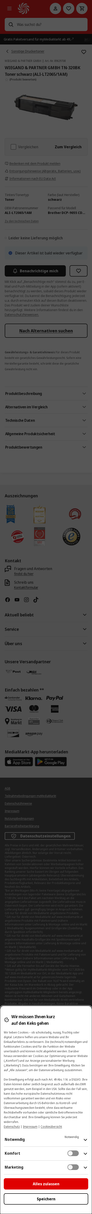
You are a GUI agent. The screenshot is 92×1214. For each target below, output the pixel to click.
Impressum (30, 1127)
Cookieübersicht (51, 1127)
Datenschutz (12, 1127)
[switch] (73, 1153)
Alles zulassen (46, 1183)
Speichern (46, 1199)
